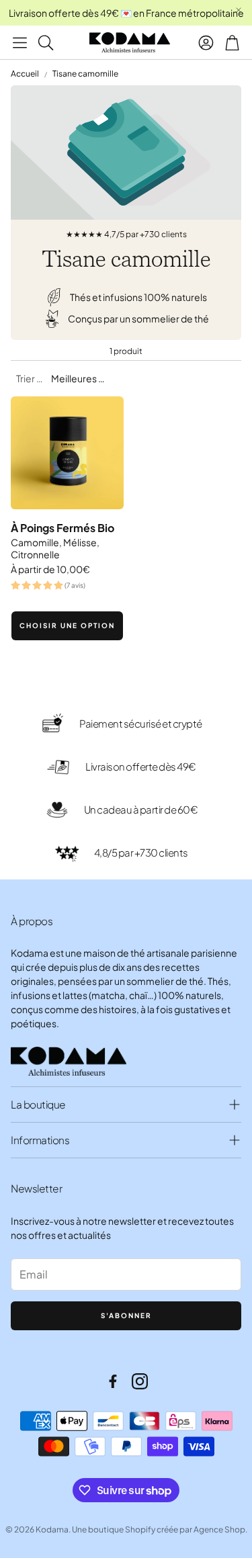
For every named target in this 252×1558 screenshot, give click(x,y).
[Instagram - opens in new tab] (140, 1381)
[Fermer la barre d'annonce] (238, 10)
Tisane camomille (85, 74)
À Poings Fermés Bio (62, 528)
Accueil (25, 74)
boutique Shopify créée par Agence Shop (166, 1529)
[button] (20, 42)
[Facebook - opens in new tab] (113, 1381)
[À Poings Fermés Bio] (67, 452)
